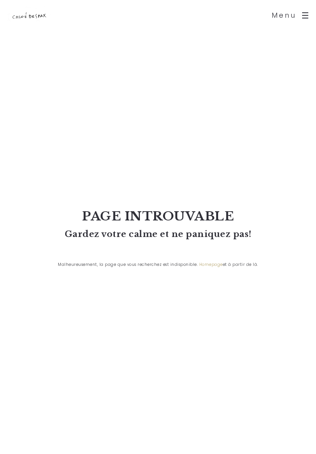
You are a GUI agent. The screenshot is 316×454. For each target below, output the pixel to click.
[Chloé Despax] (29, 15)
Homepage (211, 264)
